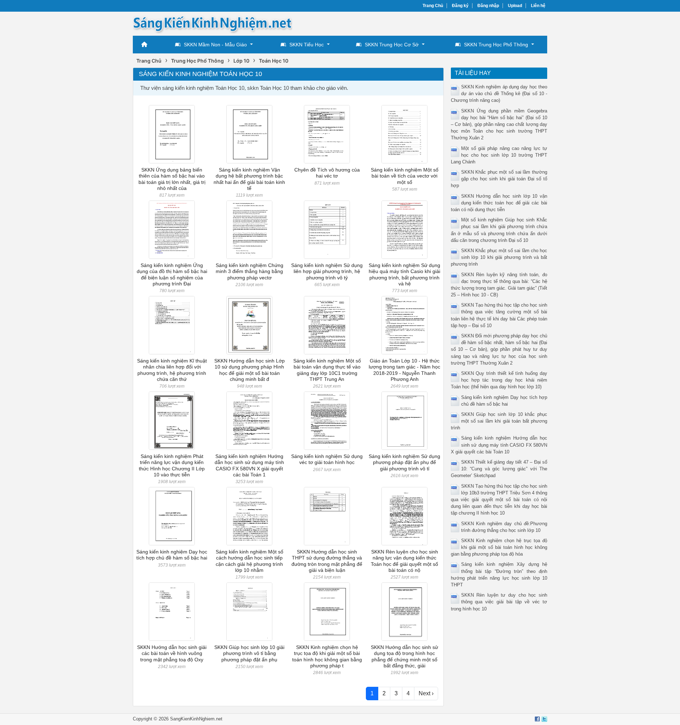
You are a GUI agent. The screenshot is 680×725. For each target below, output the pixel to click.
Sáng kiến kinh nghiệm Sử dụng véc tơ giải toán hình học (327, 459)
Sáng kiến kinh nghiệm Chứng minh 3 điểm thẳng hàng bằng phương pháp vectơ (249, 271)
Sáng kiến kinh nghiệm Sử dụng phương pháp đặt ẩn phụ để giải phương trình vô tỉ (404, 462)
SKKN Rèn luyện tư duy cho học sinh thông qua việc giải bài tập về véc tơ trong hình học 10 (499, 601)
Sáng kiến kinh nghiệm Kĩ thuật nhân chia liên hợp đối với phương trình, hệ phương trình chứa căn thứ (172, 370)
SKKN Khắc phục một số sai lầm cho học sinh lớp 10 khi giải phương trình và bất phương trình (499, 257)
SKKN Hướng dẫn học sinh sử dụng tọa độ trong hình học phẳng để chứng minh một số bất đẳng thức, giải (404, 656)
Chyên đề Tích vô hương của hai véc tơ (327, 173)
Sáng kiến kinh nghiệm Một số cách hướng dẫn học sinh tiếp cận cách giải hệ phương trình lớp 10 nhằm (249, 561)
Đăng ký (460, 5)
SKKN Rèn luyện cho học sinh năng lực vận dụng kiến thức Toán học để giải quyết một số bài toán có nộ (404, 561)
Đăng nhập (488, 5)
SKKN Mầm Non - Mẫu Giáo (215, 44)
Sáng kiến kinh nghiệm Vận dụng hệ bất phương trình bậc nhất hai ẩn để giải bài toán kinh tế (249, 179)
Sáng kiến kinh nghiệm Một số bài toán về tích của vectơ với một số (404, 176)
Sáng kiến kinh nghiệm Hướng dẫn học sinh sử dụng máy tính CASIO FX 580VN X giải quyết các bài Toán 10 (499, 444)
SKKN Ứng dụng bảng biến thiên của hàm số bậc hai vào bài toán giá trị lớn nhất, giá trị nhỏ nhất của (171, 179)
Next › (426, 693)
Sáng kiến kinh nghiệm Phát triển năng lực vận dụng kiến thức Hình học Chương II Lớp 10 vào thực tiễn (172, 465)
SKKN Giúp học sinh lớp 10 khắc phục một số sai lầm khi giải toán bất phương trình (499, 421)
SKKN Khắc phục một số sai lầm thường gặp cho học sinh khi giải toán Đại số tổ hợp (499, 178)
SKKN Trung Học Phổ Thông (496, 44)
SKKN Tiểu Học (306, 44)
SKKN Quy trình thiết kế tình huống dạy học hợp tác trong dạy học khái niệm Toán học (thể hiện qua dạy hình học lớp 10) (499, 380)
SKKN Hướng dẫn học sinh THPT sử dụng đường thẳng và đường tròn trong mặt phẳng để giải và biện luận (326, 561)
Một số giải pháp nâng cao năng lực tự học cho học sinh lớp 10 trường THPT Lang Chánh (499, 155)
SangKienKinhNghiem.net (196, 718)
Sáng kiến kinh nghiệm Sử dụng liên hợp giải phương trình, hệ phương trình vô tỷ (327, 271)
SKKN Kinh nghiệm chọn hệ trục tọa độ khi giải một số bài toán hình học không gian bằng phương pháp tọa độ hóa (499, 547)
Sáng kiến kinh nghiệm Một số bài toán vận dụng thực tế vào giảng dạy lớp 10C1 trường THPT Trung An (327, 370)
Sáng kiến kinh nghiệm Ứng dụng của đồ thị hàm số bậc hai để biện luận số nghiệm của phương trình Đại (172, 274)
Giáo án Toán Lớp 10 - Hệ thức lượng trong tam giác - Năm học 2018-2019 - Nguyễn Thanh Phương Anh (404, 370)
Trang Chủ (433, 5)
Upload (515, 5)
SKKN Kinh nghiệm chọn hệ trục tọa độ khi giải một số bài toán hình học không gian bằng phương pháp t (327, 656)
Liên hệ (538, 5)
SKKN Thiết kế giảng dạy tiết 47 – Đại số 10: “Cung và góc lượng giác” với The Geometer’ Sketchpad (499, 468)
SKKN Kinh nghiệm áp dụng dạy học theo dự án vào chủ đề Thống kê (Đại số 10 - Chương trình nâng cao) (499, 93)
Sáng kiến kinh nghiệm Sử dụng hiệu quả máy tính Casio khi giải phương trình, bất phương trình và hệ (404, 274)
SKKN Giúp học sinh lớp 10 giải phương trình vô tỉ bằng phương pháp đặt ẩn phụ (249, 653)
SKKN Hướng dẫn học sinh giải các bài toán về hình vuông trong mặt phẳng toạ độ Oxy (171, 653)
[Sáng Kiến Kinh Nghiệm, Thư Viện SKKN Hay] (212, 23)
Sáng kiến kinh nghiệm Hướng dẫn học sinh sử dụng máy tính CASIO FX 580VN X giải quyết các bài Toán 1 (249, 465)
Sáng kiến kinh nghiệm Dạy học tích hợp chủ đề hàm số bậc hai (171, 555)
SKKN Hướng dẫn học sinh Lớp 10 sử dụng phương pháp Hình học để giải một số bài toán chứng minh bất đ (249, 370)
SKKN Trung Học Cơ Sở (392, 44)
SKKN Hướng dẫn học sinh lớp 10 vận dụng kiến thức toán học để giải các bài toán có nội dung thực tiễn (499, 202)
